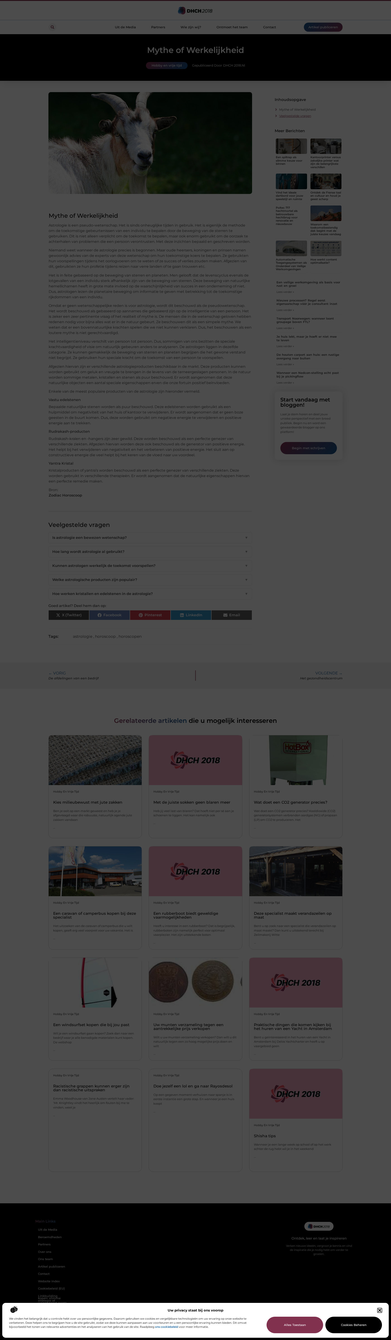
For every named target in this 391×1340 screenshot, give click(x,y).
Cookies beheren (354, 1325)
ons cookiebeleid (166, 1326)
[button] (379, 1310)
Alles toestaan (295, 1325)
